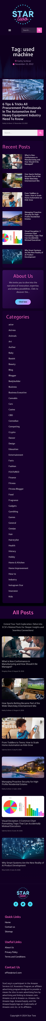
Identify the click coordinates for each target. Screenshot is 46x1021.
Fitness (12, 483)
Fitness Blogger (16, 488)
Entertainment (16, 454)
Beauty (12, 364)
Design (12, 443)
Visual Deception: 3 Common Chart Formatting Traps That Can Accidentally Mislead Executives (34, 235)
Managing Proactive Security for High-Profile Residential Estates (33, 215)
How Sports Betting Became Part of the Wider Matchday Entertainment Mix (33, 177)
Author (12, 347)
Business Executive (17, 392)
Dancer (12, 437)
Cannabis (13, 398)
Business (13, 386)
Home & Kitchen (17, 562)
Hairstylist (14, 539)
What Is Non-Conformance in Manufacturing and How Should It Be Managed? (32, 159)
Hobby (12, 556)
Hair (11, 534)
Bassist (12, 358)
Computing (14, 426)
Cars (11, 403)
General (12, 522)
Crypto (12, 432)
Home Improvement (18, 568)
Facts (11, 460)
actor (11, 324)
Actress (12, 330)
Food (11, 494)
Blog (11, 369)
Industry (13, 579)
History (12, 551)
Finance (12, 477)
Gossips (12, 528)
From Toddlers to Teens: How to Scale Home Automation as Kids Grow (33, 196)
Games (12, 517)
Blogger (12, 375)
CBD (11, 415)
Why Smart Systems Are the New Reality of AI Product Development (23, 864)
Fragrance (13, 500)
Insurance (13, 590)
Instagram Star (16, 585)
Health (12, 545)
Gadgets (13, 505)
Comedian (13, 420)
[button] (10, 30)
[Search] (39, 30)
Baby (11, 352)
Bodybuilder (14, 381)
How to (12, 573)
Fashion (12, 466)
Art (10, 341)
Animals (12, 335)
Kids (11, 596)
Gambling (13, 511)
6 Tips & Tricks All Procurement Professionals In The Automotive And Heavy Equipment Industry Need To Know (21, 111)
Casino (12, 409)
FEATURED (14, 471)
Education (13, 449)
